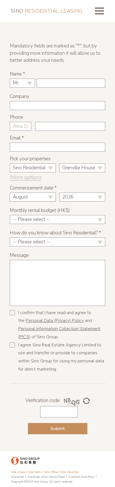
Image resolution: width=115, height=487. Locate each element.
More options (25, 177)
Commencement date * (33, 188)
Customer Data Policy (81, 477)
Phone (16, 117)
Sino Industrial (70, 472)
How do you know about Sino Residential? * (55, 233)
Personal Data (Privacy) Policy (55, 320)
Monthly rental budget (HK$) (40, 210)
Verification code (42, 400)
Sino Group (18, 472)
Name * (17, 74)
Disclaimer (17, 477)
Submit (58, 428)
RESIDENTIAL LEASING (47, 11)
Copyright (17, 482)
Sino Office (51, 472)
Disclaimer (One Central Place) (46, 477)
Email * (17, 138)
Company (19, 96)
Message (19, 255)
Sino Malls (34, 472)
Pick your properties (30, 159)
